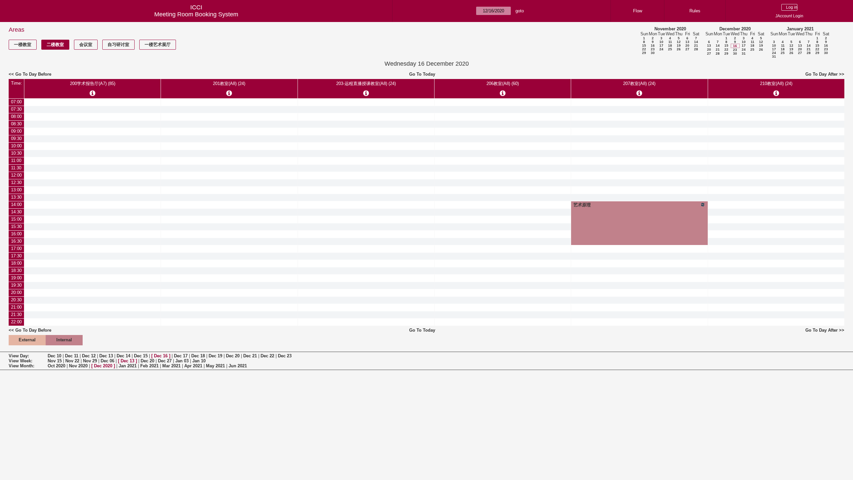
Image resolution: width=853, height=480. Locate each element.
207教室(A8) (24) (639, 83)
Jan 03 (182, 360)
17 (661, 45)
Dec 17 (181, 355)
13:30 (16, 197)
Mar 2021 (171, 365)
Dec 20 (233, 355)
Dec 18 (198, 355)
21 (696, 45)
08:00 (16, 116)
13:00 (16, 189)
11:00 (16, 160)
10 (661, 42)
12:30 (16, 182)
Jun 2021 (238, 365)
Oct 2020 (56, 365)
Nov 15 (55, 360)
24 (661, 49)
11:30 (16, 167)
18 (670, 45)
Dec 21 (250, 355)
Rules (694, 10)
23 (653, 49)
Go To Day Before (33, 74)
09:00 (16, 131)
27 (687, 49)
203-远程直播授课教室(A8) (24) (366, 83)
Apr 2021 (193, 365)
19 (679, 45)
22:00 (16, 321)
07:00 (16, 101)
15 (644, 45)
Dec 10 (54, 355)
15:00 (16, 219)
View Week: (20, 360)
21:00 (16, 307)
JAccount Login (789, 16)
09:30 (16, 138)
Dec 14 (123, 355)
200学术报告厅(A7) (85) (92, 83)
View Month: (21, 365)
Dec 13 (106, 355)
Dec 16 (161, 355)
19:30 (16, 285)
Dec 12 (89, 355)
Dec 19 (215, 355)
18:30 (16, 270)
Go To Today (422, 74)
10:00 (16, 145)
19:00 (16, 277)
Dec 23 (285, 355)
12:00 (16, 175)
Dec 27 (165, 360)
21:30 (16, 314)
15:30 (16, 226)
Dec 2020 (103, 365)
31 (744, 53)
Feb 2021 (149, 365)
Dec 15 (141, 355)
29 (644, 53)
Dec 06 (107, 360)
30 (653, 53)
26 (679, 49)
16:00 (16, 233)
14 (696, 42)
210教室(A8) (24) (776, 83)
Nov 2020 (78, 365)
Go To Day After (821, 74)
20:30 (16, 299)
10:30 (16, 153)
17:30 (16, 255)
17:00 (16, 248)
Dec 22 (267, 355)
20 (687, 45)
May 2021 (215, 365)
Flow (637, 10)
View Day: (19, 355)
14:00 (16, 204)
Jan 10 (199, 360)
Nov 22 (72, 360)
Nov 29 (90, 360)
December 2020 (735, 28)
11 (670, 42)
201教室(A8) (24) (229, 83)
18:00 (16, 263)
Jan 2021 (128, 365)
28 (696, 49)
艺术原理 (582, 204)
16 (653, 45)
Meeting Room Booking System (196, 14)
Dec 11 (71, 355)
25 (670, 49)
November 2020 (670, 28)
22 (644, 49)
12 (679, 42)
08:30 (16, 123)
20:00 (16, 292)
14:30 (16, 211)
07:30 (16, 109)
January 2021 (800, 28)
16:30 (16, 241)
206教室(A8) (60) (502, 83)
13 (687, 42)
